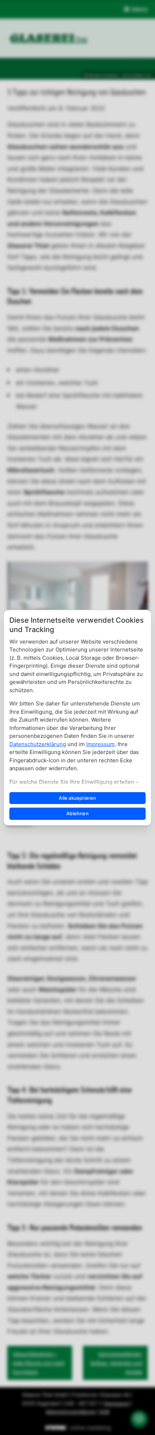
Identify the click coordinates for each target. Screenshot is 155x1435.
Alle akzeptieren (77, 798)
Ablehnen (77, 813)
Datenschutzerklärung (37, 744)
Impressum (100, 744)
